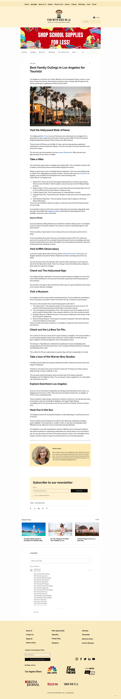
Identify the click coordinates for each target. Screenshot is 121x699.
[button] (98, 3)
